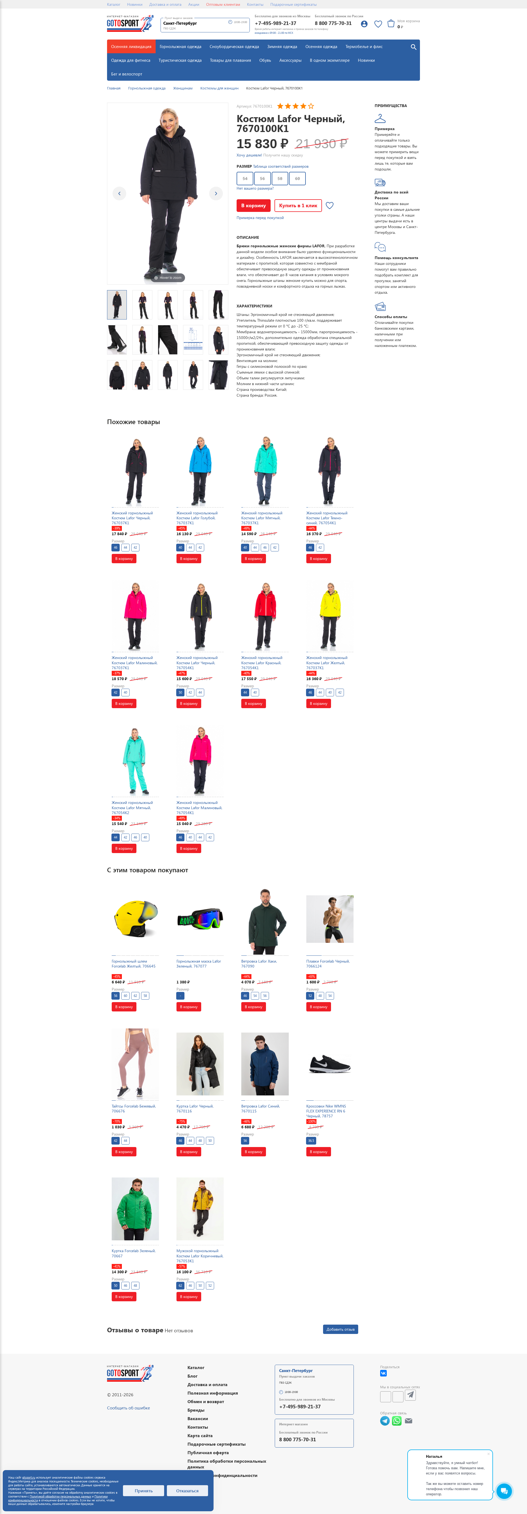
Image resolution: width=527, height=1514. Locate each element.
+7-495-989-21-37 (275, 22)
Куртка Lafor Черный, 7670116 (195, 1108)
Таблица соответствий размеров (281, 166)
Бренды (195, 1410)
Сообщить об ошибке (128, 1408)
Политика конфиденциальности (222, 1475)
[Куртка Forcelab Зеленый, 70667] (135, 1208)
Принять (144, 1490)
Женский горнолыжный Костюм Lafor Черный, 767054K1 (197, 662)
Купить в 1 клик (298, 205)
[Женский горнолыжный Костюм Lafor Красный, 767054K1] (264, 615)
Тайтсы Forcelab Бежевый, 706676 (134, 1108)
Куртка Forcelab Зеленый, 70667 (134, 1253)
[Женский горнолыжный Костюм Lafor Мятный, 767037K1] (264, 470)
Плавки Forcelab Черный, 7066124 (328, 963)
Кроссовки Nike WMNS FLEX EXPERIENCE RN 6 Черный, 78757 (326, 1110)
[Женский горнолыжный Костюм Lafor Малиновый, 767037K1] (135, 615)
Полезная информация (212, 1393)
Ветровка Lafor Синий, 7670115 (260, 1108)
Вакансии (197, 1418)
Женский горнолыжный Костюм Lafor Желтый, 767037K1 (326, 662)
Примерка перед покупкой (260, 217)
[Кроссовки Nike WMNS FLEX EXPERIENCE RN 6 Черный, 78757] (330, 1063)
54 (245, 178)
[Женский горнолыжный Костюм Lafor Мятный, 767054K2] (135, 760)
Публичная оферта (208, 1452)
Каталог (113, 4)
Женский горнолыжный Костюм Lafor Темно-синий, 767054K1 (326, 517)
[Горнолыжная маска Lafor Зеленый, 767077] (200, 919)
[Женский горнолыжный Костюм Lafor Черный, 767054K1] (200, 615)
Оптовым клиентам (223, 4)
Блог (192, 1376)
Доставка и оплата (165, 4)
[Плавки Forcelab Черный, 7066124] (330, 919)
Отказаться (187, 1490)
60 (297, 178)
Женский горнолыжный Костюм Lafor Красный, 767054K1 (261, 662)
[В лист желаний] (329, 205)
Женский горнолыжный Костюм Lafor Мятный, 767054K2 (132, 807)
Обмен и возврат (205, 1401)
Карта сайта (200, 1435)
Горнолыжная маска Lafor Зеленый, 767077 (198, 963)
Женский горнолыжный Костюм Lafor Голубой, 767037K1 (197, 517)
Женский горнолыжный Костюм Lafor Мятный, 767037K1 (261, 517)
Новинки (134, 4)
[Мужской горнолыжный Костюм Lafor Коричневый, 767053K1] (200, 1208)
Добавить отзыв (341, 1329)
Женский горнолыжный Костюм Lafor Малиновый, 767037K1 (135, 662)
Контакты (255, 4)
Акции (193, 4)
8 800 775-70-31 (333, 22)
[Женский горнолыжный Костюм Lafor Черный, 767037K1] (135, 470)
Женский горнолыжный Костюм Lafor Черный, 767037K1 (132, 517)
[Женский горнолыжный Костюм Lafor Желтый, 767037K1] (330, 615)
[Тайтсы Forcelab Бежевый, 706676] (135, 1063)
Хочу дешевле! (249, 155)
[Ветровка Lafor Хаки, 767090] (264, 919)
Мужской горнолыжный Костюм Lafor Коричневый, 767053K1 (199, 1255)
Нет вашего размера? (255, 188)
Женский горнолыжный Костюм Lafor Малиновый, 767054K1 (199, 807)
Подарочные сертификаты (293, 4)
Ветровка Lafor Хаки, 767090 (259, 963)
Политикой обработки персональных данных (60, 1496)
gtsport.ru (28, 1477)
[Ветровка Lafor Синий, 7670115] (264, 1063)
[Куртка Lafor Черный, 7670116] (200, 1063)
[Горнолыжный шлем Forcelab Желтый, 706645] (135, 919)
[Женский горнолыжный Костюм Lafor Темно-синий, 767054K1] (330, 470)
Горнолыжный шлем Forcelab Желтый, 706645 (134, 963)
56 (262, 178)
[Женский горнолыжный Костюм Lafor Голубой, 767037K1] (200, 470)
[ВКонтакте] (383, 1373)
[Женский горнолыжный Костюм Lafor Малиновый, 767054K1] (200, 760)
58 (279, 178)
